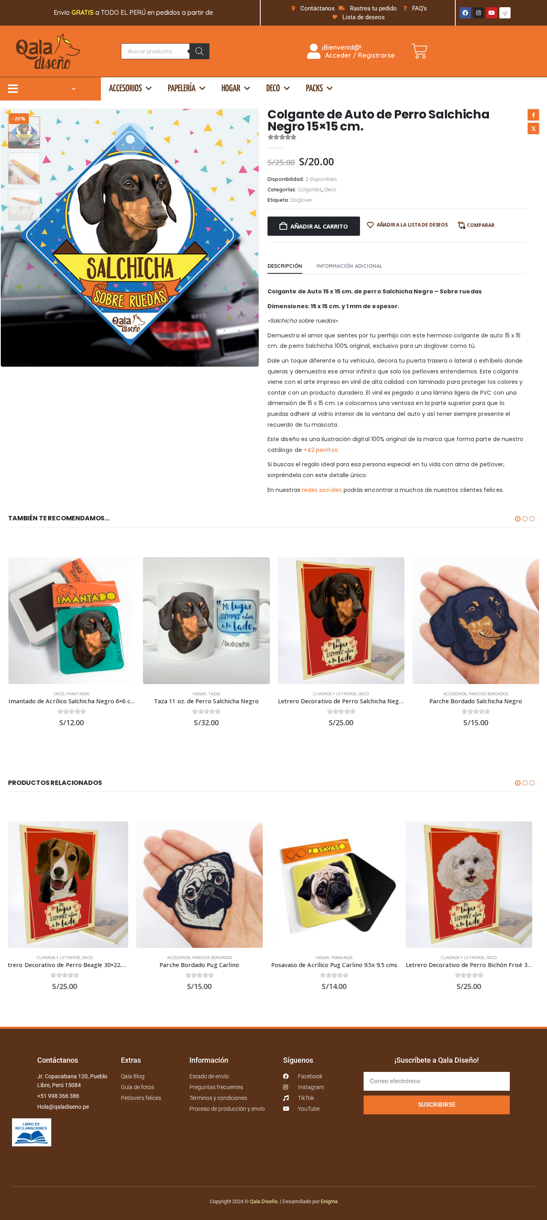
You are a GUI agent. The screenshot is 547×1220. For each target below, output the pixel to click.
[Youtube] (491, 12)
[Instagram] (478, 12)
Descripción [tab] (284, 266)
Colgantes (310, 189)
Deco (273, 88)
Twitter (533, 128)
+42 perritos (321, 450)
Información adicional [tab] (349, 266)
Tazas (214, 693)
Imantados (77, 693)
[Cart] (419, 51)
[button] (257, 238)
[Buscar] (199, 51)
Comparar (481, 225)
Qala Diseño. (264, 1201)
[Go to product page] (71, 620)
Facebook (533, 114)
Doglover (302, 200)
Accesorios (125, 88)
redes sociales (322, 490)
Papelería (181, 88)
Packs (314, 88)
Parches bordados (488, 693)
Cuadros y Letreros (334, 693)
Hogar (230, 88)
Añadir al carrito (319, 226)
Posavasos (214, 957)
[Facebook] (465, 12)
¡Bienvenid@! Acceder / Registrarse (357, 51)
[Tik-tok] (505, 12)
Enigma (329, 1201)
